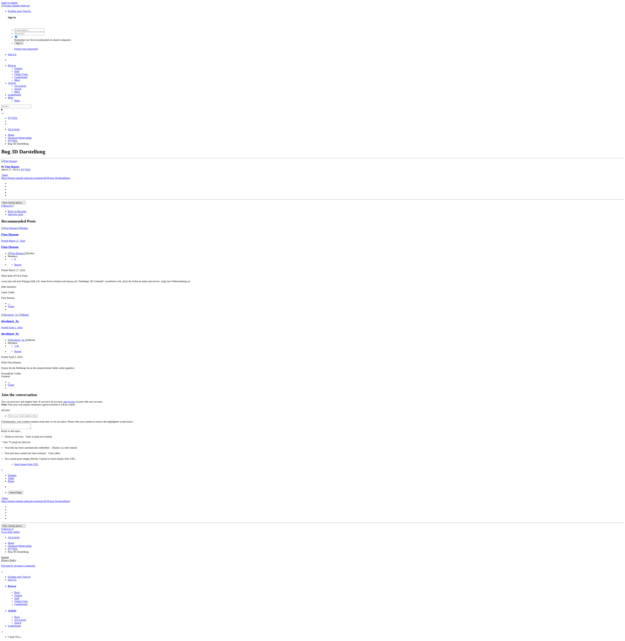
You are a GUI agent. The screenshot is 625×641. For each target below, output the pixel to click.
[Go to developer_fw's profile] (10, 314)
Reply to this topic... (11, 431)
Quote (11, 306)
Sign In (19, 43)
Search (17, 89)
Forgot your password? (26, 48)
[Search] (2, 113)
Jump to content (9, 2)
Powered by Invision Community (18, 565)
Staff (16, 71)
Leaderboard (20, 77)
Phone (11, 481)
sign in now (69, 401)
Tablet (11, 478)
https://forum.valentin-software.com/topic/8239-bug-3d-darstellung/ (35, 178)
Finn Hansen (12, 166)
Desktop (12, 475)
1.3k (16, 345)
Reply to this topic (17, 211)
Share (4, 175)
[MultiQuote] (9, 304)
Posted (13, 240)
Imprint (5, 557)
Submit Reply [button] (15, 492)
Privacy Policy (8, 560)
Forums (18, 68)
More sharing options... (13, 203)
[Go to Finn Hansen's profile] (9, 161)
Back (17, 592)
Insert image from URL (26, 464)
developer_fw (10, 321)
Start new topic (15, 214)
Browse (12, 65)
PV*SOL (26, 169)
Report (17, 264)
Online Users (21, 74)
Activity (12, 83)
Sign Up (12, 54)
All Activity (20, 86)
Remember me (21, 40)
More (17, 80)
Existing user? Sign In (20, 11)
